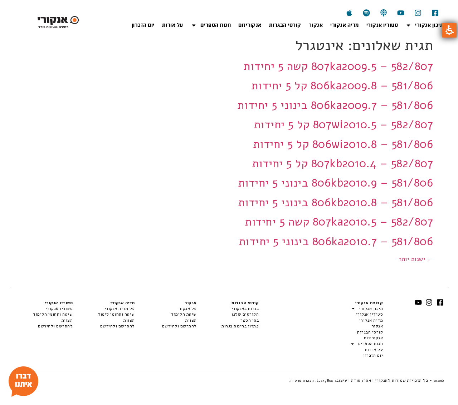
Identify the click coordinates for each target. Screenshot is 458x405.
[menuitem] (228, 308)
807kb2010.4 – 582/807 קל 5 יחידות (342, 163)
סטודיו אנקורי (382, 25)
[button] (449, 30)
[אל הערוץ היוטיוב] (400, 12)
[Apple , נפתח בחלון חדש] (349, 12)
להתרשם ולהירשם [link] (179, 326)
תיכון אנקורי (429, 25)
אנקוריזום (250, 25)
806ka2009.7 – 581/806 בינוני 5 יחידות (335, 105)
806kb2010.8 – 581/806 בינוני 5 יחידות (335, 202)
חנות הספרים (215, 25)
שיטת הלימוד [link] (184, 314)
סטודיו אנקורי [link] (59, 308)
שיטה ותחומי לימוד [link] (116, 314)
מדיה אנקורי (344, 25)
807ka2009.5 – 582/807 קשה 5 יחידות (338, 66)
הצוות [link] (191, 320)
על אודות (172, 25)
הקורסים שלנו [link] (245, 314)
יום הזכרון (143, 25)
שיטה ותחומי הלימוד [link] (53, 314)
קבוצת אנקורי (369, 303)
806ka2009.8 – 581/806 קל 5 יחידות (342, 85)
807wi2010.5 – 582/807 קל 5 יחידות (343, 124)
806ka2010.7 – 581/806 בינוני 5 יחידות (336, 241)
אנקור (316, 25)
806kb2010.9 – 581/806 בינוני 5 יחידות (335, 183)
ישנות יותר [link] (416, 259)
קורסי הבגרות (285, 25)
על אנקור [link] (188, 308)
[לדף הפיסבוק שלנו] (435, 12)
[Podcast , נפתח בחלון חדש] (383, 12)
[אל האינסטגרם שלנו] (418, 12)
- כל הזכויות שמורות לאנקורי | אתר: (402, 380)
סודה (356, 380)
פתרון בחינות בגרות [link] (240, 326)
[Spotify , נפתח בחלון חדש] (366, 12)
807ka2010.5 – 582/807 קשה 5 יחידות (339, 221)
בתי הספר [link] (249, 320)
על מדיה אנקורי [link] (119, 308)
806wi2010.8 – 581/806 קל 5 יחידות (343, 144)
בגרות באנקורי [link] (245, 308)
